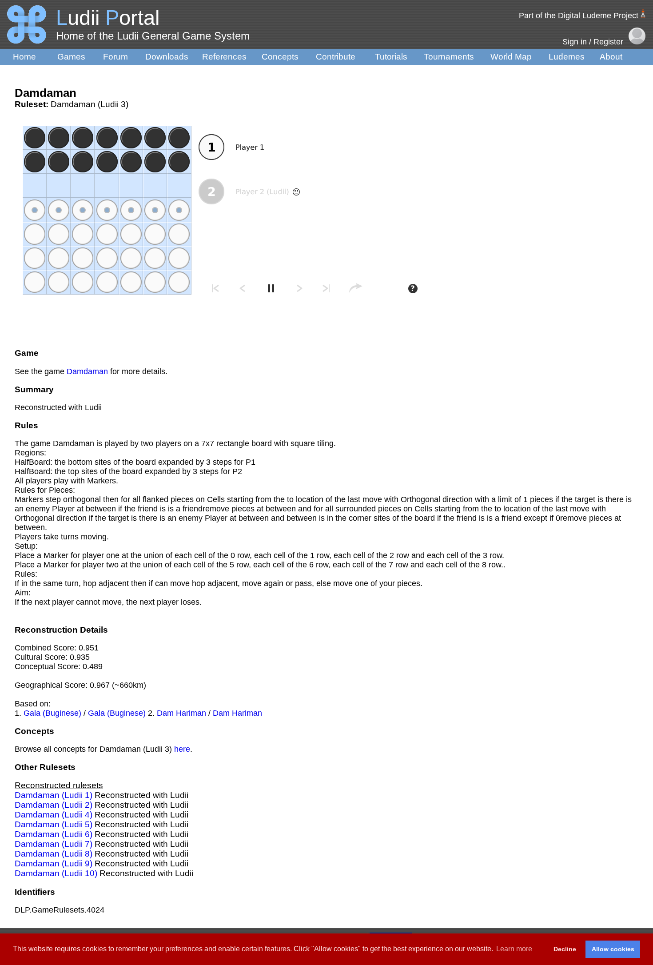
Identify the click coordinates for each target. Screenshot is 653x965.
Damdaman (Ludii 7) (53, 844)
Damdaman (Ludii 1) (53, 795)
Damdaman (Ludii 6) (53, 834)
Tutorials (391, 56)
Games (71, 56)
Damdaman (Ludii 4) (53, 814)
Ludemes (567, 56)
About (611, 56)
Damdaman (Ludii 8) (53, 853)
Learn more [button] (514, 949)
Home (24, 56)
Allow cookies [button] (613, 949)
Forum (115, 56)
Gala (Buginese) (52, 713)
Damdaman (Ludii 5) (53, 824)
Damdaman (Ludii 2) (53, 804)
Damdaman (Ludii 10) (56, 873)
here (182, 749)
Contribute (335, 56)
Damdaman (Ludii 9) (53, 863)
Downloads (166, 56)
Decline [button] (564, 949)
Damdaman (87, 371)
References (224, 56)
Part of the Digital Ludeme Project (578, 15)
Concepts (280, 56)
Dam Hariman (181, 713)
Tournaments (449, 56)
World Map (511, 56)
